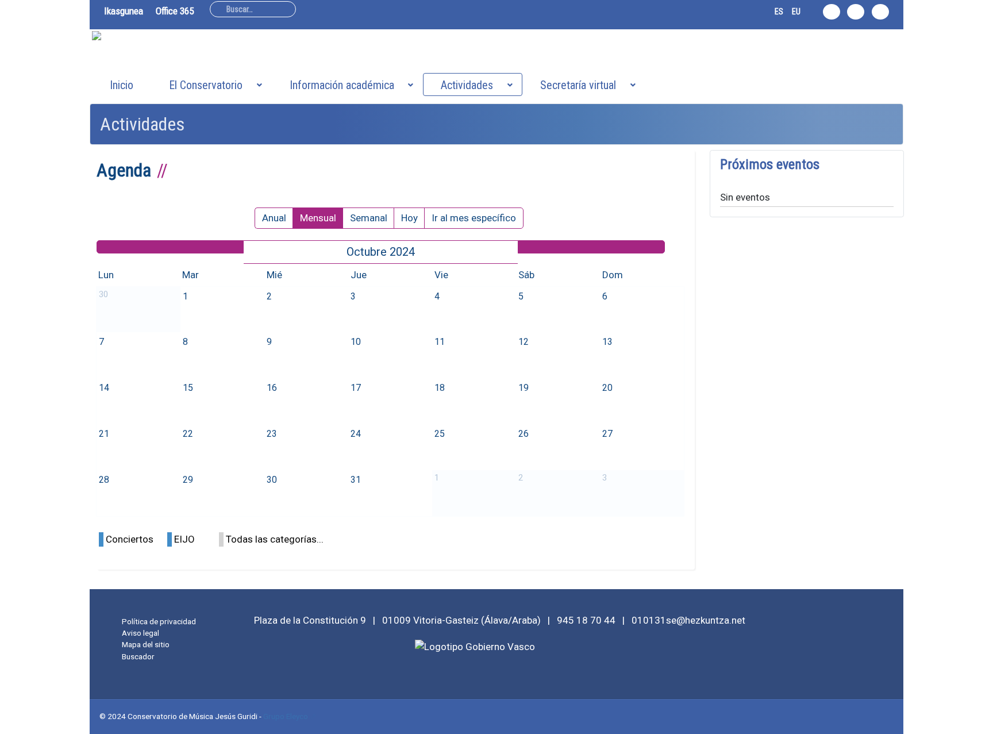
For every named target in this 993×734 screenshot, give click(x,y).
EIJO (184, 539)
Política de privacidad (159, 621)
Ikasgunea (123, 11)
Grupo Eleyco (285, 716)
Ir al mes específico (474, 218)
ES (779, 11)
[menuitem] (121, 84)
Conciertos (129, 539)
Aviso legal (140, 632)
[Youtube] (880, 12)
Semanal (368, 218)
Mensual (318, 218)
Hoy (409, 218)
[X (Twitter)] (855, 12)
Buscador (138, 656)
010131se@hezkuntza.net (688, 620)
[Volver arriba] (977, 718)
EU (796, 11)
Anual (274, 218)
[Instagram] (831, 12)
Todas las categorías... (275, 539)
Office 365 (175, 11)
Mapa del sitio (146, 644)
